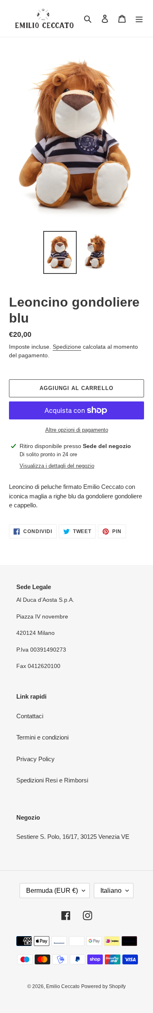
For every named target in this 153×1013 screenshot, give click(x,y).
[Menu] (139, 18)
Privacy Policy (35, 758)
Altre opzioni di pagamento (76, 430)
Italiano (111, 890)
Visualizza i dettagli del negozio (57, 466)
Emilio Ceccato (63, 986)
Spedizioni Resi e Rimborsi (52, 780)
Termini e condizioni (42, 737)
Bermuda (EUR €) (52, 890)
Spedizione (67, 346)
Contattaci (29, 716)
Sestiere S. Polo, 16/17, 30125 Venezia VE (72, 836)
